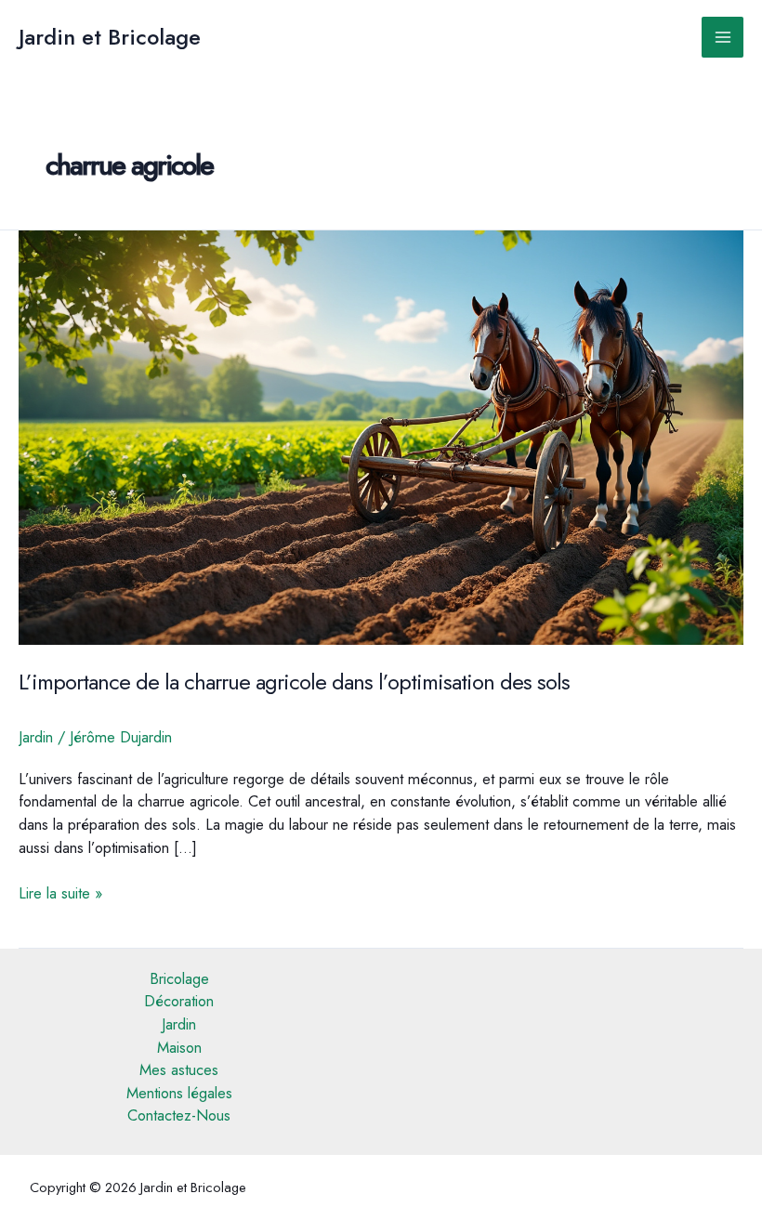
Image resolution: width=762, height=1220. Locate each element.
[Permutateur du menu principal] (722, 38)
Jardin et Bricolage (110, 37)
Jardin (36, 737)
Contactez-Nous (178, 1115)
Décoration (179, 1001)
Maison (179, 1047)
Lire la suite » (60, 893)
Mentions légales (179, 1093)
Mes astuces (178, 1069)
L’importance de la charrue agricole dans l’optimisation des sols (294, 682)
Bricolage (179, 978)
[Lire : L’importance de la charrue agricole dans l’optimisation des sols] (381, 436)
